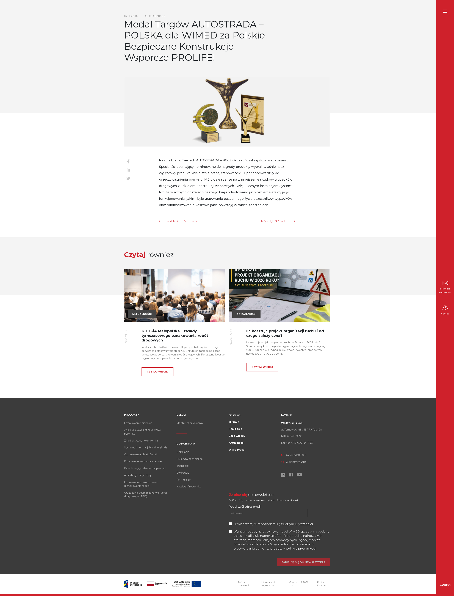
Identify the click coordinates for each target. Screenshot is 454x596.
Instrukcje (182, 465)
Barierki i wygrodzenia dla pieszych (145, 468)
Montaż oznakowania (189, 423)
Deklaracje (182, 452)
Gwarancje (182, 472)
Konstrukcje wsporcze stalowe (143, 461)
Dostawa (234, 415)
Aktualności (236, 442)
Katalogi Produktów (188, 486)
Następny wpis (276, 221)
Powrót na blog (180, 221)
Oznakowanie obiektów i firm (142, 454)
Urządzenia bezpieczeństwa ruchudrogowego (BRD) (145, 494)
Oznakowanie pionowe (138, 423)
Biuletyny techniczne (189, 458)
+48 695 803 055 (296, 455)
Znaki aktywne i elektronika (141, 440)
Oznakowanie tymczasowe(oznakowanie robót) (141, 484)
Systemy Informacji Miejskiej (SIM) (145, 447)
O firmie (234, 422)
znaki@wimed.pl (296, 461)
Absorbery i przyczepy (137, 475)
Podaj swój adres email (245, 506)
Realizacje (235, 429)
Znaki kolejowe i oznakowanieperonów (142, 431)
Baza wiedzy (237, 435)
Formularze (183, 479)
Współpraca (237, 449)
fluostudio (322, 585)
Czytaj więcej (157, 371)
